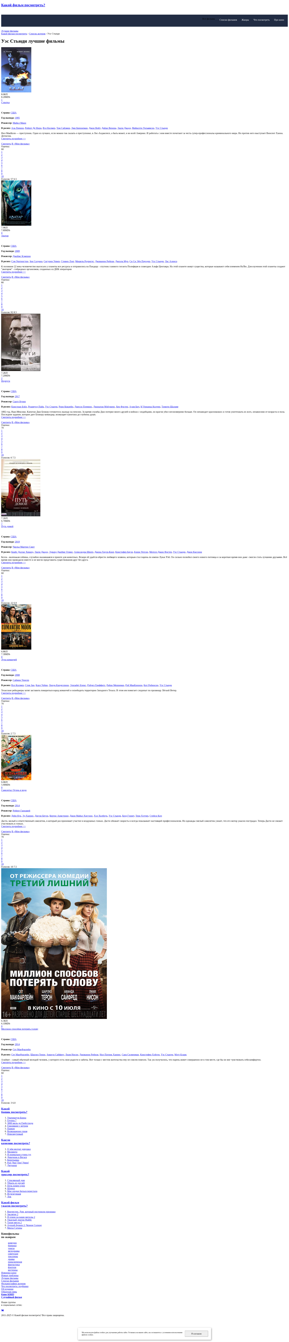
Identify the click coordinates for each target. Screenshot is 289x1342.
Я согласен (196, 1334)
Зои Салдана (36, 261)
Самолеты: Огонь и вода (13, 790)
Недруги (5, 381)
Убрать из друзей (16, 1183)
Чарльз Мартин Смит (24, 547)
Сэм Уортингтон (19, 261)
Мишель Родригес (84, 261)
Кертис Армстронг (59, 816)
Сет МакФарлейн (22, 1049)
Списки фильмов (228, 20)
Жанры (245, 20)
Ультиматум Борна (16, 1117)
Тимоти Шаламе (170, 406)
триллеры (13, 1256)
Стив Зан (29, 685)
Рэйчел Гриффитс (96, 685)
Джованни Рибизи (104, 261)
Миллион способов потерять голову (19, 1029)
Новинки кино (8, 1272)
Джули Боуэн (41, 816)
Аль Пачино (17, 128)
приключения (15, 1262)
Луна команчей (9, 659)
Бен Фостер (122, 406)
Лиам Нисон (71, 1054)
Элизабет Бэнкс (78, 685)
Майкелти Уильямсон (143, 128)
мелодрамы (14, 1251)
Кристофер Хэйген (150, 1054)
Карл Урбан (42, 685)
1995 (17, 118)
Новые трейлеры (10, 1275)
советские (13, 1253)
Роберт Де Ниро (33, 128)
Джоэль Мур (121, 261)
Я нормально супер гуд (19, 1154)
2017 (17, 396)
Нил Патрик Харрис (110, 1054)
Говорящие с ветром (17, 1126)
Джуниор (12, 1165)
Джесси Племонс (83, 406)
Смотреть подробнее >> (13, 138)
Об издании (7, 1289)
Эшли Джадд (124, 128)
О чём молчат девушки (19, 1149)
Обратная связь (9, 1291)
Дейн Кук (16, 816)
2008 (17, 675)
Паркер (11, 1128)
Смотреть (6, 143)
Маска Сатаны (14, 1228)
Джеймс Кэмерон (22, 256)
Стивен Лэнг (67, 261)
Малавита (12, 1152)
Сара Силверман (130, 1054)
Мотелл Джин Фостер (160, 552)
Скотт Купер (19, 401)
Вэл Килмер (49, 128)
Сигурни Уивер (52, 261)
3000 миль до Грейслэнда (20, 1123)
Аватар (5, 235)
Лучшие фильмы (9, 31)
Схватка (5, 102)
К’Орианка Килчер (150, 406)
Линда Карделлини (59, 685)
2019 (17, 541)
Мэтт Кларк (180, 1054)
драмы (11, 1259)
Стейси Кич (156, 816)
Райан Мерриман (115, 685)
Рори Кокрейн (66, 406)
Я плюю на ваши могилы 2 (21, 1217)
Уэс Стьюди (161, 128)
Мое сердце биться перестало (22, 1191)
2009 (17, 251)
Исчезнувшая (14, 1194)
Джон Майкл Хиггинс (81, 816)
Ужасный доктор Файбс (19, 1220)
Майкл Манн (19, 123)
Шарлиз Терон (37, 1054)
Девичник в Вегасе (17, 1157)
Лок (9, 1196)
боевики (12, 1245)
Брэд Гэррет (128, 816)
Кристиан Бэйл (19, 406)
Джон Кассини (194, 552)
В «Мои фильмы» (21, 143)
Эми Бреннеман (79, 128)
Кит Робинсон (151, 685)
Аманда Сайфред (55, 1054)
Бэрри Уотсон (141, 552)
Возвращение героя (17, 1131)
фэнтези (12, 1267)
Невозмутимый (15, 1134)
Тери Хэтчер (141, 816)
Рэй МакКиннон (133, 685)
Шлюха (11, 1188)
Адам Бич (134, 406)
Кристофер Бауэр (124, 552)
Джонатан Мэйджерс (104, 406)
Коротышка (13, 1160)
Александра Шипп (83, 552)
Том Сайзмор (63, 128)
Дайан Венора (109, 128)
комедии (12, 1243)
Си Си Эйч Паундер (139, 261)
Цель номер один (16, 1185)
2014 (17, 805)
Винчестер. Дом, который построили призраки (31, 1211)
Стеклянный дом (16, 1180)
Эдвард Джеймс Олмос (61, 552)
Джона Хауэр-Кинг (104, 552)
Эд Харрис (28, 816)
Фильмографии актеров (13, 1283)
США (14, 112)
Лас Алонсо (171, 261)
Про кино (279, 20)
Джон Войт (94, 128)
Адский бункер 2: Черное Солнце (24, 1225)
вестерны (13, 1270)
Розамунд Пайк (36, 406)
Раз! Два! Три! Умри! (18, 1162)
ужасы (11, 1248)
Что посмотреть (261, 20)
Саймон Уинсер (21, 680)
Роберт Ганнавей (21, 810)
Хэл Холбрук (100, 816)
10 (2, 176)
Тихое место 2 (14, 1222)
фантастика (14, 1264)
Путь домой (7, 526)
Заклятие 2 (12, 1214)
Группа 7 (11, 1120)
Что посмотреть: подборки (14, 1286)
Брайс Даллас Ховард (22, 552)
